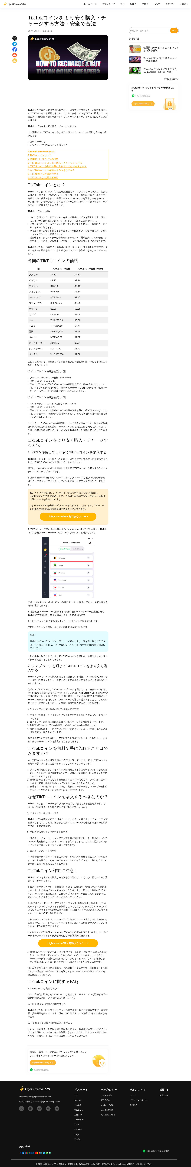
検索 (174, 30)
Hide (51, 151)
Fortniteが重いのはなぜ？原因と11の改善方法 (160, 59)
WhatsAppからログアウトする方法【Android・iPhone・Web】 (160, 70)
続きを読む (170, 79)
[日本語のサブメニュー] (187, 4)
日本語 (182, 4)
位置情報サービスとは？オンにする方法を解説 (161, 49)
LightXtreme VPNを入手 (42, 1063)
